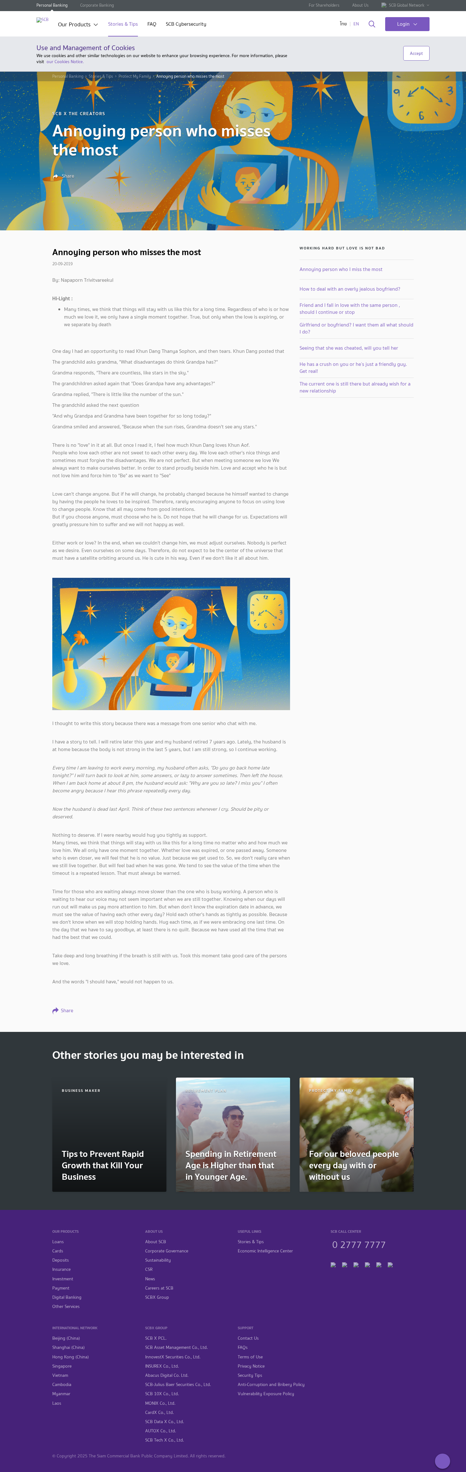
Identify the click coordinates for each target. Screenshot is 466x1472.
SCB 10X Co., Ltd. (162, 1393)
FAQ (151, 25)
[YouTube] (367, 1264)
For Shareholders (324, 5)
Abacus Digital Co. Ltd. (166, 1375)
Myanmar (61, 1393)
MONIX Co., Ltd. (160, 1403)
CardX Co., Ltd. (159, 1412)
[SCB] (42, 20)
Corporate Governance (166, 1251)
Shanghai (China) (68, 1347)
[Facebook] (333, 1264)
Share (67, 176)
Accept (416, 53)
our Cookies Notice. (65, 61)
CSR (148, 1269)
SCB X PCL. (155, 1338)
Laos (56, 1403)
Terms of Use (250, 1357)
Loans (58, 1241)
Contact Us (248, 1338)
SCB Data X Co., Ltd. (164, 1421)
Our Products (74, 25)
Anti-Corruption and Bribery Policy (271, 1384)
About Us (360, 5)
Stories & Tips (123, 25)
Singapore (62, 1366)
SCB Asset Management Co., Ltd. (176, 1347)
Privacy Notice (251, 1366)
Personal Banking (52, 5)
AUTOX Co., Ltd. (160, 1431)
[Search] (372, 24)
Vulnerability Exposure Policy (266, 1393)
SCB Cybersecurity (186, 25)
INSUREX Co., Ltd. (162, 1366)
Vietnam (60, 1375)
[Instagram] (390, 1264)
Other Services (66, 1306)
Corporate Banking (97, 5)
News (150, 1279)
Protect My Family (135, 76)
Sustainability (158, 1260)
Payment (60, 1288)
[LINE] (344, 1264)
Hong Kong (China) (70, 1357)
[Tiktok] (356, 1264)
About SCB (155, 1241)
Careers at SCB (159, 1288)
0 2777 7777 (359, 1244)
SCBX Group (157, 1297)
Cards (57, 1251)
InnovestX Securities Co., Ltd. (172, 1357)
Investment (62, 1279)
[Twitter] (378, 1264)
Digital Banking (66, 1297)
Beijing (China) (66, 1338)
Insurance (61, 1269)
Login (403, 24)
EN (356, 24)
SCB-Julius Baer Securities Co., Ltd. (178, 1384)
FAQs (243, 1347)
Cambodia (61, 1384)
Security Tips (250, 1375)
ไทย (343, 24)
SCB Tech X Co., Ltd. (164, 1440)
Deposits (60, 1260)
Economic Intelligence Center (265, 1251)
